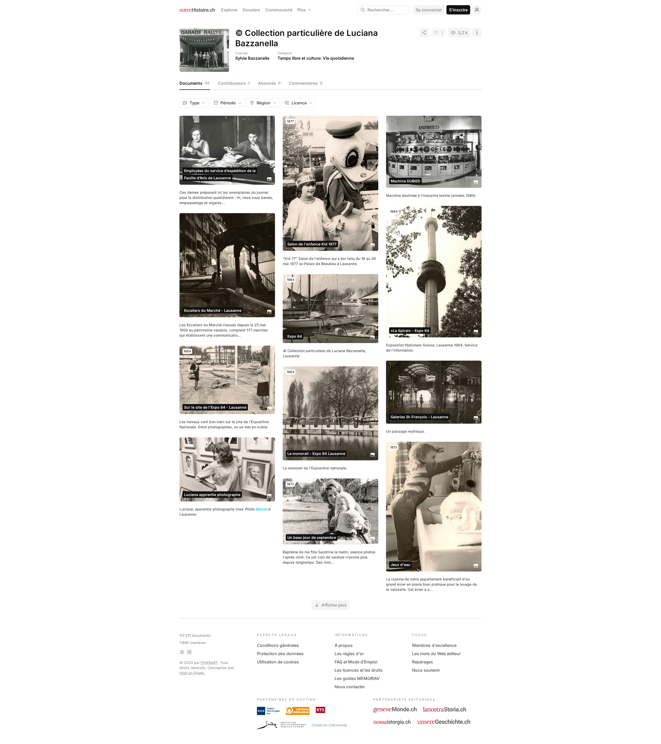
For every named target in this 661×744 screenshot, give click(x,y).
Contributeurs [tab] (233, 83)
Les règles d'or (349, 653)
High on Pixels (192, 673)
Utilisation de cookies (278, 661)
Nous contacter (350, 686)
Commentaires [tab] (305, 83)
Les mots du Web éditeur (436, 653)
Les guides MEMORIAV (357, 678)
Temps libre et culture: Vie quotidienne (316, 58)
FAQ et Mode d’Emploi (356, 661)
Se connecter (429, 9)
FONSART (209, 662)
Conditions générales (278, 645)
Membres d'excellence (434, 645)
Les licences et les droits (359, 670)
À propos (344, 645)
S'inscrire (458, 9)
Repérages (422, 661)
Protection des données (280, 653)
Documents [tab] (194, 83)
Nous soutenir (426, 670)
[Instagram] (189, 652)
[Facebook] (182, 652)
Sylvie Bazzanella (252, 58)
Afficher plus (334, 605)
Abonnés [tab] (269, 83)
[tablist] (330, 83)
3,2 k (463, 32)
